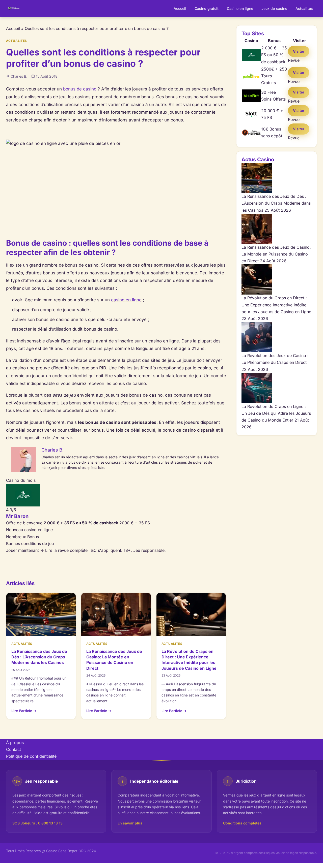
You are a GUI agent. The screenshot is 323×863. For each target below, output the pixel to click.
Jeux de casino (274, 8)
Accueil (180, 8)
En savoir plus (130, 823)
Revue (294, 60)
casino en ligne (126, 299)
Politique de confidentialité (31, 756)
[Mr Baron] (116, 495)
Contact (13, 749)
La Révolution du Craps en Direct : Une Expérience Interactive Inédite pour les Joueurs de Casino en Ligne (276, 304)
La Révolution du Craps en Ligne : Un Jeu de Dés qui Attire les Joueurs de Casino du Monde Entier (276, 413)
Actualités (304, 8)
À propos (15, 742)
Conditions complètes (242, 823)
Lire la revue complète (66, 550)
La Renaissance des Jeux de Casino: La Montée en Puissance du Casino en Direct (276, 254)
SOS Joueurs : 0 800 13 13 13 (37, 823)
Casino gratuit (207, 8)
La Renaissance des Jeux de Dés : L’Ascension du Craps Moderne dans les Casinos (39, 657)
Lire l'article (23, 711)
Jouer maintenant (25, 550)
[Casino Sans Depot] (14, 8)
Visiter (298, 51)
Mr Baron (17, 516)
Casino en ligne (240, 8)
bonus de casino (79, 88)
